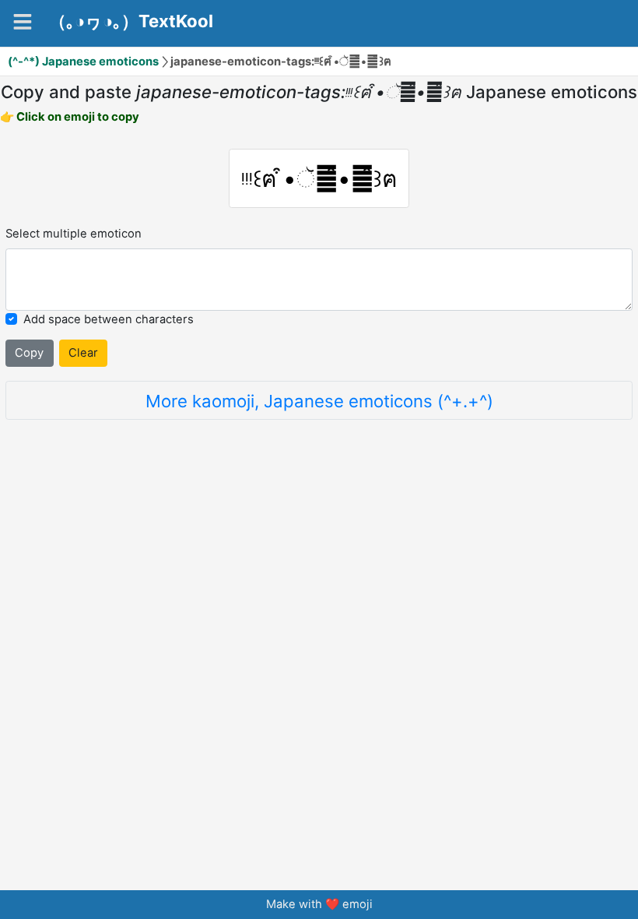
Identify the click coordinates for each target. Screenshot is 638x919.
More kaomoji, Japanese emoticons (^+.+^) (319, 400)
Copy (29, 353)
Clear (83, 353)
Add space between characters (108, 319)
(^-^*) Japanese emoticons (83, 62)
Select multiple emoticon (73, 234)
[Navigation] (22, 22)
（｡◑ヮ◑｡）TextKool (131, 21)
